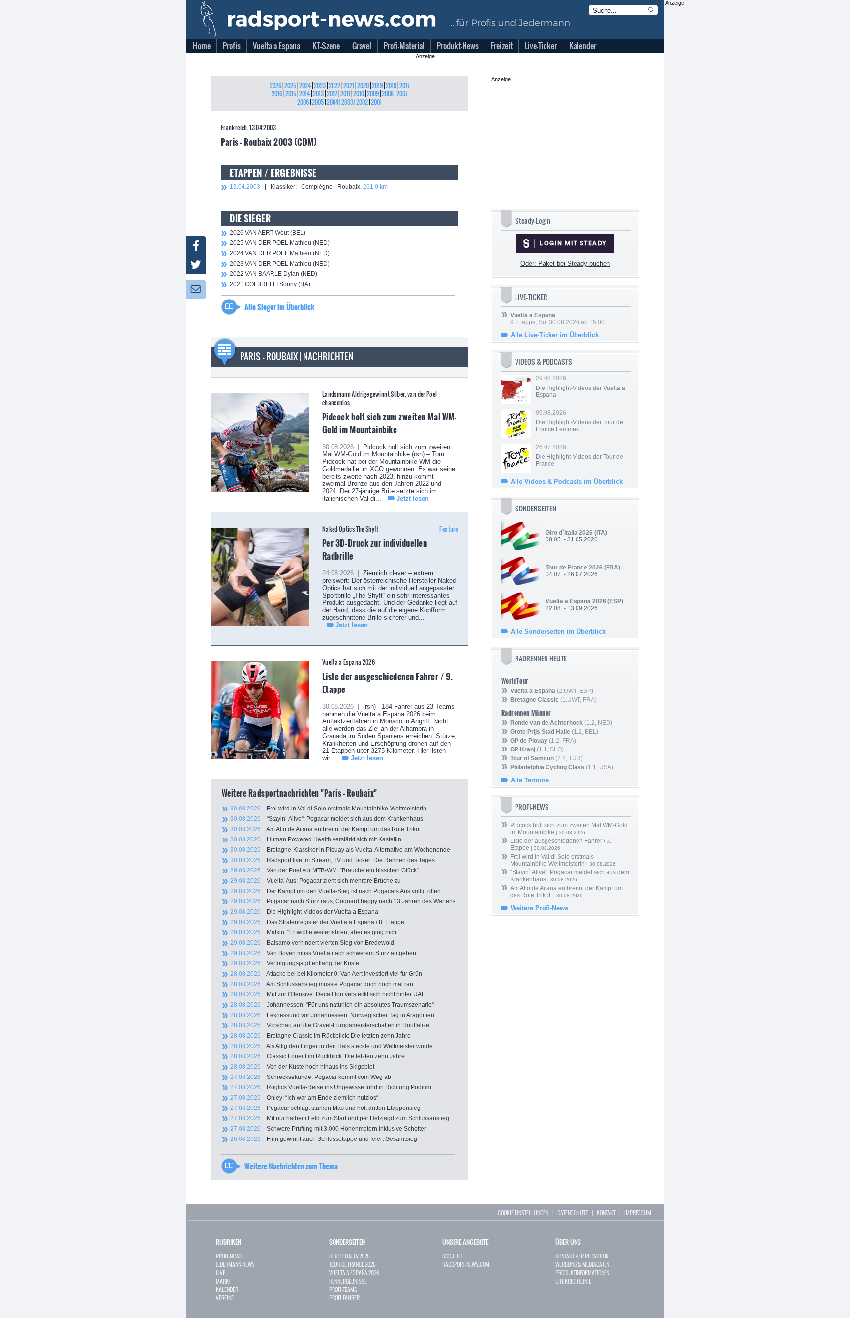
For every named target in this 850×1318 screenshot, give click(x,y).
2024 (305, 85)
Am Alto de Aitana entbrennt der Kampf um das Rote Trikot (325, 829)
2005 (318, 102)
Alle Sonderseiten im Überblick (558, 631)
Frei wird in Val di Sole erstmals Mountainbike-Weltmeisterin (328, 808)
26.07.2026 (579, 455)
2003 (347, 102)
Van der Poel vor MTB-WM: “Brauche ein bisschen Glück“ (324, 870)
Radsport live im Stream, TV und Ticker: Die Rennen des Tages (332, 860)
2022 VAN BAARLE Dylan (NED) (273, 273)
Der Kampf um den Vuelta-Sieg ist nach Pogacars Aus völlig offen (335, 891)
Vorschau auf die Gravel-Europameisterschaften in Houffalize (329, 1025)
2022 (334, 85)
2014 (304, 94)
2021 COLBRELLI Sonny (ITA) (270, 284)
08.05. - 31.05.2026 (576, 536)
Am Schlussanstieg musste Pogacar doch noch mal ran (321, 984)
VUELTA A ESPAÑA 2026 (354, 1272)
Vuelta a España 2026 (576, 601)
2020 (363, 85)
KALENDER (227, 1289)
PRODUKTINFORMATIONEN (582, 1272)
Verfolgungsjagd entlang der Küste (294, 963)
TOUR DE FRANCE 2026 (352, 1264)
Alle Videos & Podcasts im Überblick (567, 481)
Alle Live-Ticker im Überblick (555, 335)
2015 (290, 94)
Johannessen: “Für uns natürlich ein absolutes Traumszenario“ (332, 1004)
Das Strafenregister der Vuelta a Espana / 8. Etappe (317, 922)
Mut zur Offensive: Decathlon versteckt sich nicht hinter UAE (327, 994)
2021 (348, 85)
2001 (376, 102)
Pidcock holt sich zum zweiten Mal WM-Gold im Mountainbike (389, 423)
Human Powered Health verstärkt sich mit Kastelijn (315, 839)
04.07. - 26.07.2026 (583, 571)
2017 (404, 85)
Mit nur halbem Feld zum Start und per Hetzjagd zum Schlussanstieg (339, 1118)
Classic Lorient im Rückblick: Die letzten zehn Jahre (317, 1056)
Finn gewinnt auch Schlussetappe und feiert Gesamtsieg (323, 1139)
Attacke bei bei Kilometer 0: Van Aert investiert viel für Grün (326, 973)
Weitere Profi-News (539, 908)
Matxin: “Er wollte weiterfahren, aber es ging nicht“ (315, 932)
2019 (377, 85)
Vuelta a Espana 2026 (348, 662)
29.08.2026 (580, 386)
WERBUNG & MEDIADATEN (582, 1264)
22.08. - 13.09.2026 (584, 605)
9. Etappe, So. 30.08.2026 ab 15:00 (557, 319)
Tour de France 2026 (574, 567)
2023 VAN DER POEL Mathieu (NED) (280, 263)
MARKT (223, 1281)
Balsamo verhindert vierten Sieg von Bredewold (312, 942)
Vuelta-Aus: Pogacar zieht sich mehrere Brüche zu (315, 880)
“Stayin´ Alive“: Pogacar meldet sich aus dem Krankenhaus (326, 818)
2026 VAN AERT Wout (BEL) (267, 232)
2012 (332, 94)
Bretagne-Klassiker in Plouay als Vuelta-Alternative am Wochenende (340, 849)
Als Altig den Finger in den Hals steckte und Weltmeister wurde (331, 1046)
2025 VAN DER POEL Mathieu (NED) (280, 243)
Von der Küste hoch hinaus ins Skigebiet (302, 1066)
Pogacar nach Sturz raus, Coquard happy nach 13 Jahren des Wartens (342, 901)
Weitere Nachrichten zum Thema (291, 1166)
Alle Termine (530, 780)
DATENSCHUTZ (572, 1212)
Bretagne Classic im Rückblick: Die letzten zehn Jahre (320, 1035)
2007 (402, 94)
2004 (332, 102)
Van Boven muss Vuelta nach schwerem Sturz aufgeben (323, 953)
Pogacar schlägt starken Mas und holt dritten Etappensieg (325, 1108)
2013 (318, 94)
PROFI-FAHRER (344, 1297)
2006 (303, 102)
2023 (320, 85)
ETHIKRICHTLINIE (573, 1281)
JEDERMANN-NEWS (235, 1264)
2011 (345, 94)
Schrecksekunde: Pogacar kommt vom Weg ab (310, 1077)
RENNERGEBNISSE (348, 1281)
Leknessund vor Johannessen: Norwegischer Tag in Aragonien (332, 1015)
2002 (362, 102)
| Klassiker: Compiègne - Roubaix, (309, 186)
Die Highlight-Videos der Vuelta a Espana (304, 911)
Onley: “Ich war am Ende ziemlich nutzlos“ (304, 1097)
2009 (373, 94)
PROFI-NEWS (229, 1256)
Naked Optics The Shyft (350, 529)
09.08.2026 (579, 421)
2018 (391, 85)
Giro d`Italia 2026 (569, 532)
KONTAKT (606, 1212)
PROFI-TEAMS (343, 1289)
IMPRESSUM (637, 1212)
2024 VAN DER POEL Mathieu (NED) (280, 253)
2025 (290, 85)
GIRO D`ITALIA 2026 (349, 1256)
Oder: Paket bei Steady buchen (565, 263)
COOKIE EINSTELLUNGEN (523, 1212)
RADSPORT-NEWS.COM (465, 1264)
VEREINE (225, 1297)
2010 (358, 94)
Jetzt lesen (412, 498)
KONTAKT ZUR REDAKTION (581, 1256)
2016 (277, 94)
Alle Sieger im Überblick (279, 306)
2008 (388, 94)
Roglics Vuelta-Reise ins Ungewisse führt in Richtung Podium (330, 1087)
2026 (275, 85)
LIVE (220, 1272)
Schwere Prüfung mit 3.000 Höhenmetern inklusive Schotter (328, 1128)
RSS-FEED (452, 1256)
